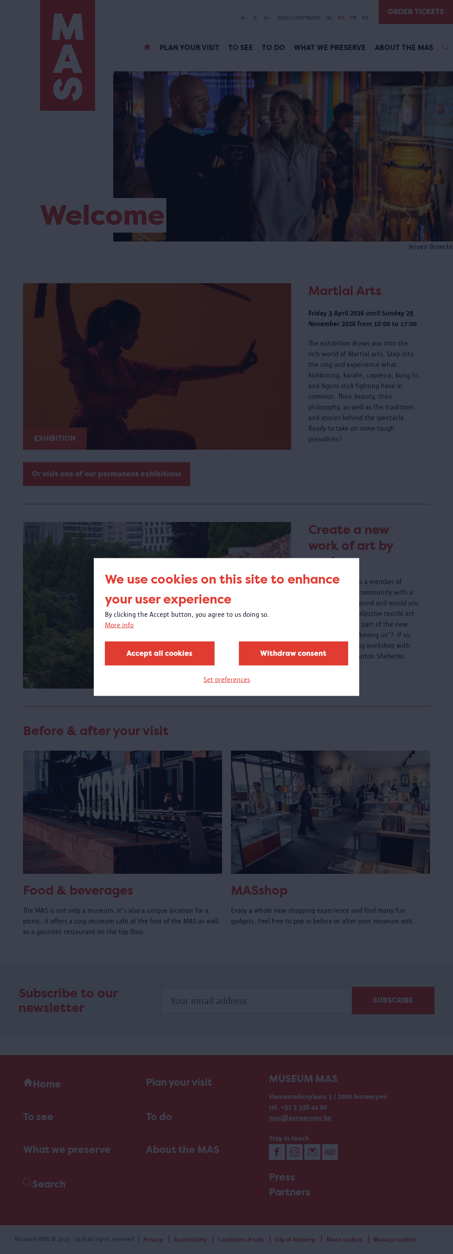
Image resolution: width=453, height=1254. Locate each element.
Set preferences (226, 679)
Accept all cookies (159, 653)
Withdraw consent (293, 653)
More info (119, 625)
